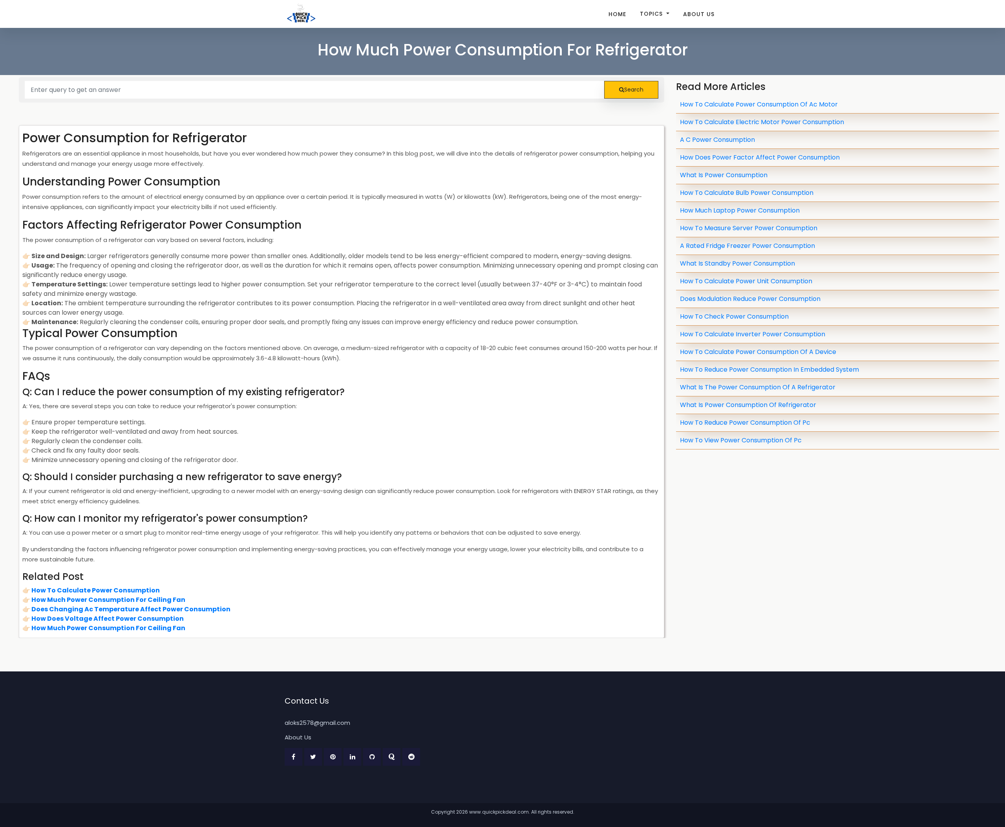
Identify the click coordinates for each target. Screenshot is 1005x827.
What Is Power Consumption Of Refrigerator (748, 404)
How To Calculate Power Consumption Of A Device (758, 351)
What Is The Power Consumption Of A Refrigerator (757, 387)
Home (617, 14)
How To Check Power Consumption (734, 316)
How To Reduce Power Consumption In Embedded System (769, 369)
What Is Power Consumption (723, 175)
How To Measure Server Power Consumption (748, 228)
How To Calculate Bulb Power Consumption (746, 192)
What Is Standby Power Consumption (737, 263)
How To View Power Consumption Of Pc (741, 440)
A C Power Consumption (717, 139)
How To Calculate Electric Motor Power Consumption (762, 122)
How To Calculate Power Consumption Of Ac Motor (759, 104)
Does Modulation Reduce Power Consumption (750, 298)
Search (633, 90)
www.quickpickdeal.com (499, 812)
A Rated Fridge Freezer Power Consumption (747, 245)
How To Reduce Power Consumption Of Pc (745, 422)
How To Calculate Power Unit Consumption (746, 281)
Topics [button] (652, 14)
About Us (698, 14)
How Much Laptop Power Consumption (740, 210)
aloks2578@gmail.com (317, 723)
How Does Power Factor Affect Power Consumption (760, 157)
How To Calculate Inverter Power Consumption (752, 334)
